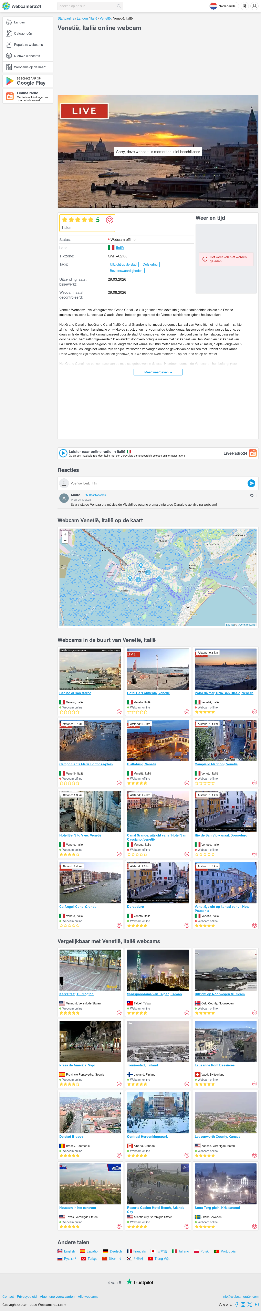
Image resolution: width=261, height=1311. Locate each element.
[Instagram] (243, 1304)
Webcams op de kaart (29, 67)
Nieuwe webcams (27, 55)
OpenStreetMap (246, 624)
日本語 (162, 1251)
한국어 (138, 1258)
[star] (64, 219)
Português (228, 1251)
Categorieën (23, 33)
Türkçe (92, 1258)
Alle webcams (88, 1296)
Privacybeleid (27, 1296)
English (69, 1251)
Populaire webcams (28, 44)
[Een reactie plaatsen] (251, 483)
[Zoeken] (118, 6)
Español (92, 1251)
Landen (19, 22)
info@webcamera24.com (240, 1296)
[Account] (254, 6)
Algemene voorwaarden (57, 1296)
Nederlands (227, 6)
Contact (8, 1296)
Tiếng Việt (162, 1258)
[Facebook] (236, 1304)
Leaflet (230, 624)
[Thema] (245, 6)
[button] (141, 566)
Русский (70, 1258)
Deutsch (116, 1251)
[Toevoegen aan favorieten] (109, 220)
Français (139, 1251)
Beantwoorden (97, 495)
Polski (204, 1251)
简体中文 (115, 1258)
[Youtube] (256, 1304)
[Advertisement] (27, 151)
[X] (249, 1304)
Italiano (183, 1251)
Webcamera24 (26, 6)
